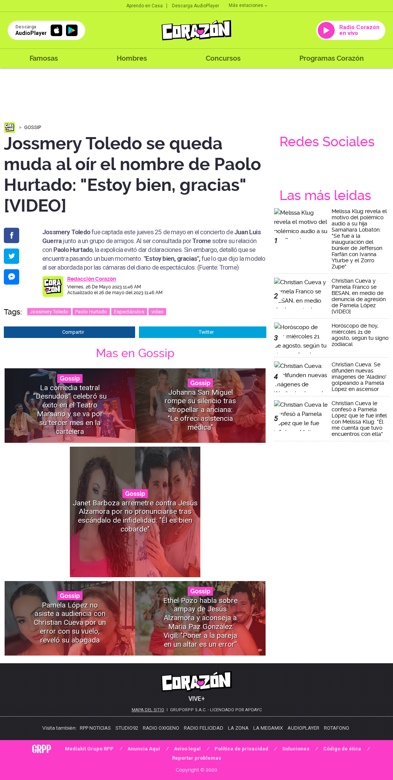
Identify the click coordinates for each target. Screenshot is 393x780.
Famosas (44, 58)
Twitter (206, 332)
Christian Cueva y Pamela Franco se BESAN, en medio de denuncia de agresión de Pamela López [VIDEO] (359, 296)
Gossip (32, 127)
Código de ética (342, 749)
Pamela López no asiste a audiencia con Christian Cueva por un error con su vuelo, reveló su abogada (70, 622)
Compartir (73, 332)
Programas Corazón (331, 58)
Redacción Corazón (91, 279)
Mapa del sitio (148, 709)
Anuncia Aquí (143, 749)
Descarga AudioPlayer (195, 5)
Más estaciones (246, 5)
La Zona (238, 728)
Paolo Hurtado (91, 312)
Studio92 (127, 728)
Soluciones (295, 749)
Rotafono (336, 728)
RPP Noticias (95, 728)
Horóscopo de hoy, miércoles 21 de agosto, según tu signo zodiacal (360, 335)
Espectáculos (129, 312)
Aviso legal (187, 749)
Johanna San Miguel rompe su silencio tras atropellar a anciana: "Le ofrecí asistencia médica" (200, 409)
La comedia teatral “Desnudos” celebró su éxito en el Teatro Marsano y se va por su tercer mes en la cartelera (70, 409)
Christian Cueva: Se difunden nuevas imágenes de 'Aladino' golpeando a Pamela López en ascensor (359, 376)
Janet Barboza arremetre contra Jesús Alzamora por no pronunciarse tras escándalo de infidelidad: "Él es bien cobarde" (135, 515)
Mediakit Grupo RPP (89, 749)
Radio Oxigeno (161, 728)
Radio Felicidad (203, 728)
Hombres (132, 58)
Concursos (223, 58)
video (157, 312)
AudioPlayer (303, 728)
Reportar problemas (196, 758)
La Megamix (268, 728)
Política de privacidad (241, 749)
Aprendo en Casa (144, 5)
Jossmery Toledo (49, 312)
